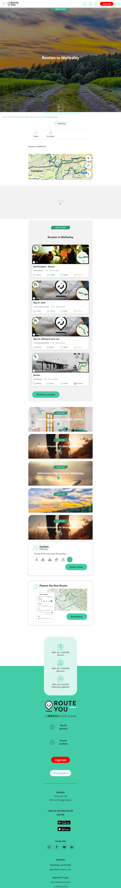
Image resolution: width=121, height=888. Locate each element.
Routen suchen (76, 567)
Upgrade (107, 3)
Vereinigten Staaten (15, 117)
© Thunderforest (69, 179)
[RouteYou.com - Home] (13, 4)
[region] (60, 167)
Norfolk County (40, 117)
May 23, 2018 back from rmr (46, 339)
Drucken (50, 136)
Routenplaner (77, 616)
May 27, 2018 (39, 302)
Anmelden (61, 773)
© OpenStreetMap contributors (83, 179)
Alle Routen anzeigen (45, 394)
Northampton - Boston (44, 266)
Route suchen (63, 742)
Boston (36, 375)
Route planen (63, 727)
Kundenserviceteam (61, 882)
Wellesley (49, 117)
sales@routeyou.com (61, 869)
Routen (5, 117)
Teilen (35, 136)
